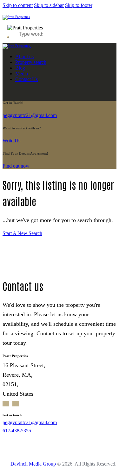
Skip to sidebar (49, 5)
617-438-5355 (17, 430)
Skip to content (18, 5)
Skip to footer (78, 5)
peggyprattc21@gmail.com (30, 115)
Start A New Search (22, 233)
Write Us (11, 140)
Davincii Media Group (33, 464)
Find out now (16, 166)
